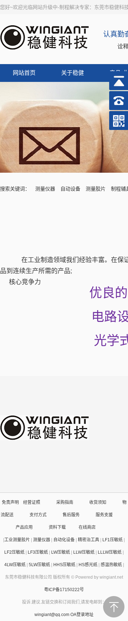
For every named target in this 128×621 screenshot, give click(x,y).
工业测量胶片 (17, 539)
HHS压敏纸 (64, 564)
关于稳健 (72, 73)
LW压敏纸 (60, 552)
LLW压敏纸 (84, 552)
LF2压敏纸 (14, 552)
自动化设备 (64, 539)
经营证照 (31, 502)
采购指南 (64, 502)
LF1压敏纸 (112, 539)
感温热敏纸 (111, 564)
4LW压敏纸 (15, 564)
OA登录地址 (82, 614)
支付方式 (38, 514)
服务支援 (104, 514)
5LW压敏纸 (39, 564)
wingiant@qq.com (52, 614)
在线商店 (87, 527)
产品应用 (24, 527)
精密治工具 (88, 539)
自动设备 (70, 189)
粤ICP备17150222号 (64, 589)
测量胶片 (96, 189)
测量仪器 (45, 189)
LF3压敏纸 (38, 552)
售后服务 (71, 514)
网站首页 (24, 73)
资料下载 (57, 527)
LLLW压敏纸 (110, 552)
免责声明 (10, 502)
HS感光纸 (88, 564)
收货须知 (97, 502)
